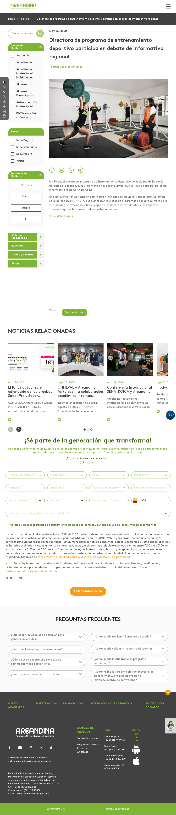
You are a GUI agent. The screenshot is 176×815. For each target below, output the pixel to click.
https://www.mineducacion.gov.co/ (28, 793)
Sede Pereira (24, 154)
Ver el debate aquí (61, 216)
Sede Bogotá (24, 140)
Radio (26, 208)
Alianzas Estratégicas (24, 93)
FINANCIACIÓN (73, 703)
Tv (26, 219)
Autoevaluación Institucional (26, 104)
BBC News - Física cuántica (27, 115)
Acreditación (24, 62)
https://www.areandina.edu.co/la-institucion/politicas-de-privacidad (84, 557)
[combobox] (8, 475)
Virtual (20, 161)
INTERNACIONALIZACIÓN (108, 703)
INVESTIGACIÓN (46, 703)
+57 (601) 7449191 (114, 740)
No (93, 462)
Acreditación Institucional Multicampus (24, 73)
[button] (4, 81)
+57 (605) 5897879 (115, 759)
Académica (23, 55)
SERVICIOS (125, 703)
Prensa (26, 196)
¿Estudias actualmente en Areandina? (88, 458)
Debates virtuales (70, 67)
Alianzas (21, 84)
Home (12, 19)
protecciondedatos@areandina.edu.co (31, 571)
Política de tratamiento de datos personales (65, 525)
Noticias (26, 19)
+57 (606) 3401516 (114, 749)
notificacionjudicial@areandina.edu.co (29, 761)
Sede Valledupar (26, 147)
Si (83, 462)
